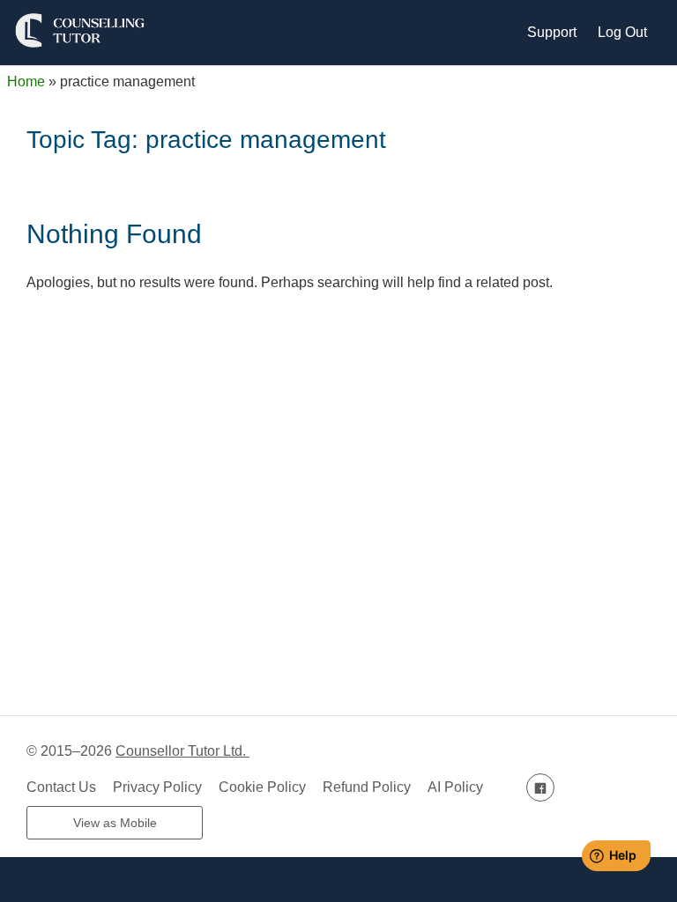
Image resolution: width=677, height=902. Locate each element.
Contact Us (61, 787)
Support (552, 32)
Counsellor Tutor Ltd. (182, 750)
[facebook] (540, 787)
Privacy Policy (157, 787)
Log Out (622, 32)
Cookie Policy (262, 787)
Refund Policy (367, 787)
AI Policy (455, 787)
